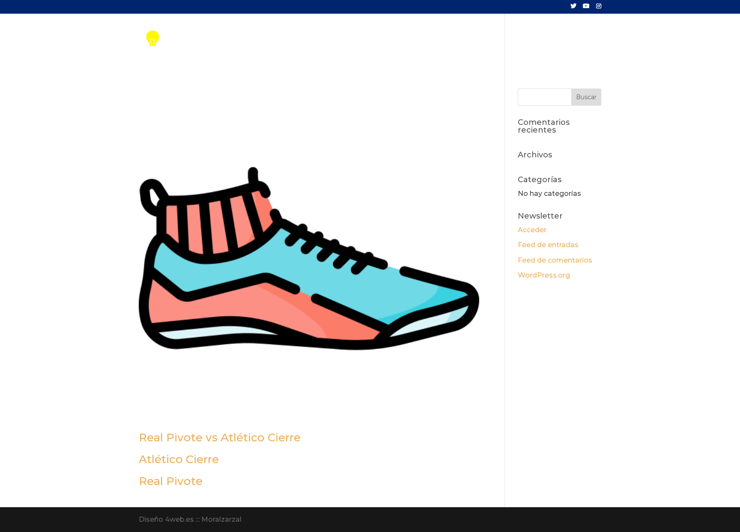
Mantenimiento (445, 39)
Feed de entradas (548, 245)
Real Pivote (171, 481)
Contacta (584, 39)
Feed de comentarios (555, 260)
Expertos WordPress (520, 39)
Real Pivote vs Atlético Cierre (220, 437)
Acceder (532, 230)
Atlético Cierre (179, 459)
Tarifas (394, 39)
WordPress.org (544, 275)
